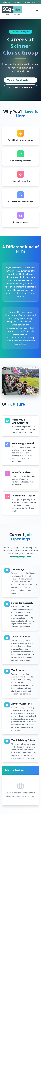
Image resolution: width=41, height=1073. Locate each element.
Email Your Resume (22, 87)
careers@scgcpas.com (20, 556)
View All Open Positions (18, 80)
